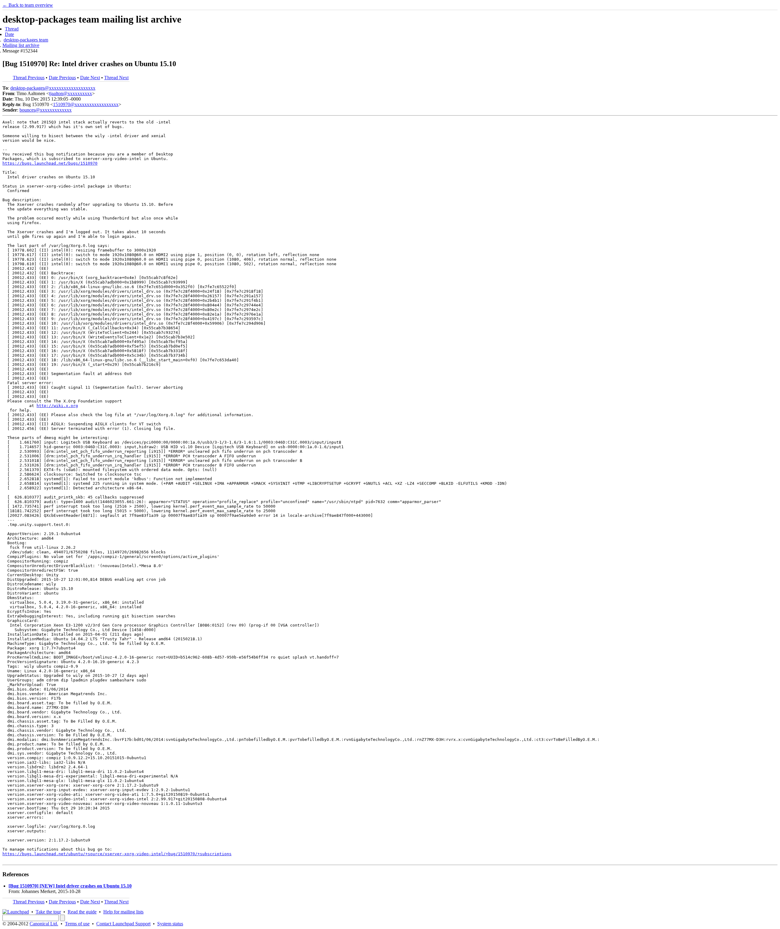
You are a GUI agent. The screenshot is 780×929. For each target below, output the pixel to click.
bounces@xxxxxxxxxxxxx (46, 110)
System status (170, 923)
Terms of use (77, 923)
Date (9, 34)
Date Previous (62, 77)
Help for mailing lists (123, 911)
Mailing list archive (20, 45)
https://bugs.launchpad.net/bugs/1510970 (50, 163)
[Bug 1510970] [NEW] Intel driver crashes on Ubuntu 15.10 (70, 885)
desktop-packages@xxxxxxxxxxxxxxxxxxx (52, 88)
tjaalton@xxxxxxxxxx (70, 93)
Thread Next (116, 77)
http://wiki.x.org (57, 405)
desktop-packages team (26, 39)
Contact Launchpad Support (123, 923)
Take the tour (48, 911)
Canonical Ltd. (44, 923)
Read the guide (82, 911)
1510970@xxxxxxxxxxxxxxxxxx (86, 104)
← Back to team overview (27, 5)
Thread (12, 28)
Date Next (90, 77)
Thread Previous (28, 77)
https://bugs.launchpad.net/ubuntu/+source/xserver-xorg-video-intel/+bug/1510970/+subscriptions (117, 854)
